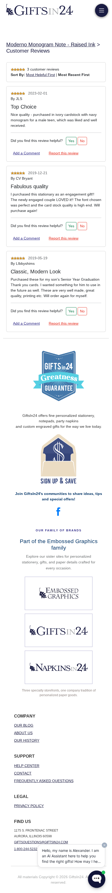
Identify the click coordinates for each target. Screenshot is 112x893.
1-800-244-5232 (25, 849)
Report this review (63, 153)
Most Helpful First (40, 75)
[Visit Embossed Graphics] (58, 593)
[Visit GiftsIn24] (58, 630)
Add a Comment (26, 153)
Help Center (26, 766)
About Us (23, 733)
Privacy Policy (29, 806)
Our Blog (23, 725)
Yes (71, 141)
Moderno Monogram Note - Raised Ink (50, 44)
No (82, 141)
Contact (23, 773)
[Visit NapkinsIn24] (58, 667)
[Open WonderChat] (96, 879)
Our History (26, 740)
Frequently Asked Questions (43, 781)
